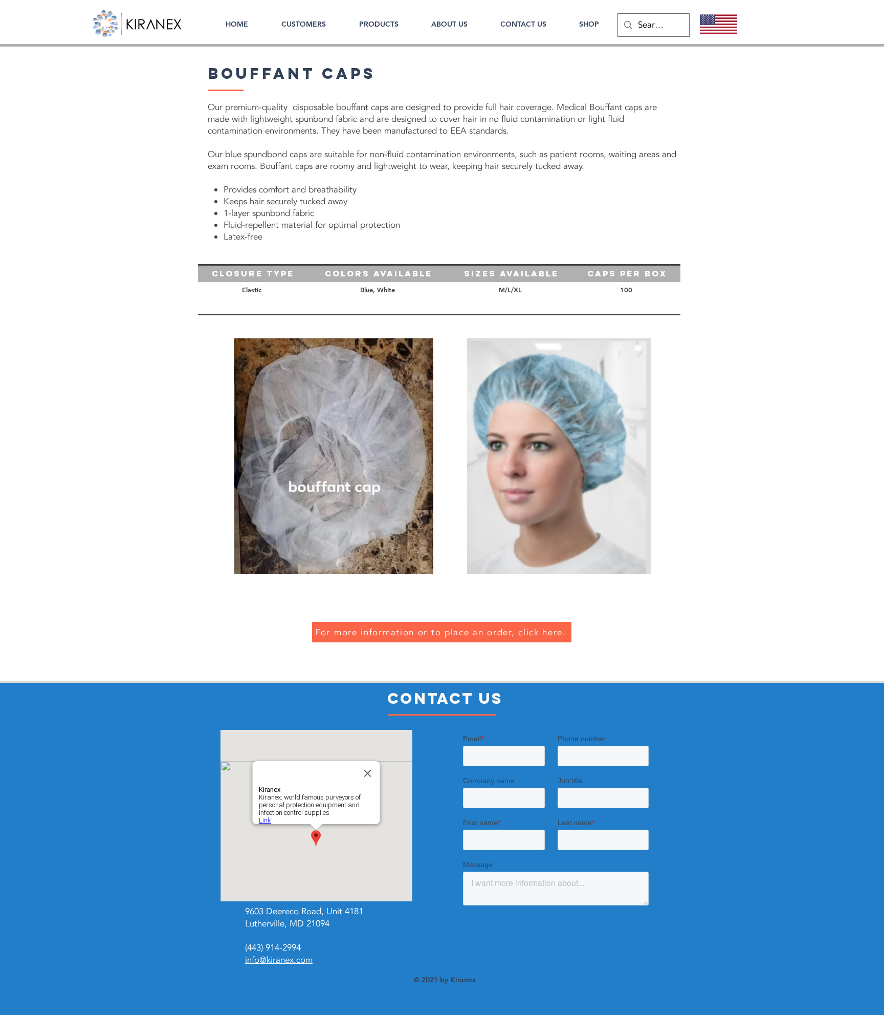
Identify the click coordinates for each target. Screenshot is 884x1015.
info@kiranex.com (279, 960)
